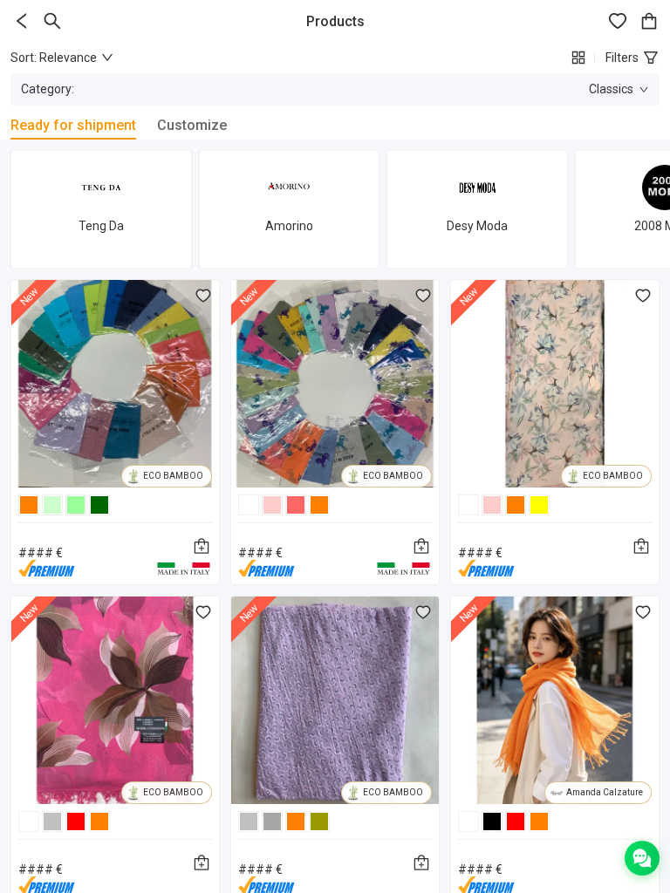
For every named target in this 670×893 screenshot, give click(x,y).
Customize (192, 125)
